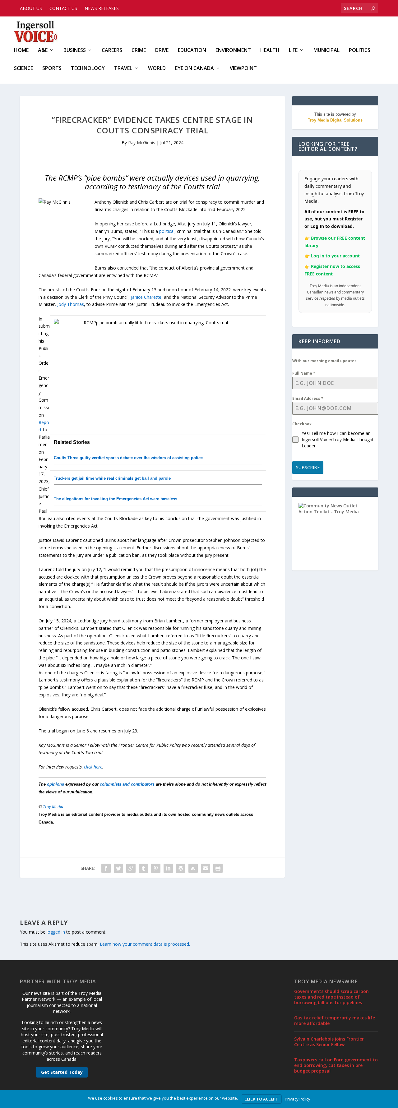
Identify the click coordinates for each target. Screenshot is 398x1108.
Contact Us (63, 8)
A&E (43, 50)
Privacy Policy (297, 1099)
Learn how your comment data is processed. (145, 944)
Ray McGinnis (141, 142)
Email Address (307, 398)
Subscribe (308, 467)
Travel (123, 69)
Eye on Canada (194, 69)
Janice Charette (146, 297)
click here (93, 767)
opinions (55, 784)
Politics (359, 50)
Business (74, 50)
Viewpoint (243, 69)
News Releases (102, 8)
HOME (21, 50)
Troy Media (53, 806)
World (157, 69)
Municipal (326, 50)
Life (293, 50)
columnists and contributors (127, 784)
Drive (162, 50)
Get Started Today (62, 1072)
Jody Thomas (70, 304)
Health (270, 50)
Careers (112, 50)
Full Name (303, 373)
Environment (233, 50)
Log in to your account (335, 256)
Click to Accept (261, 1099)
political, (167, 231)
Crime (139, 50)
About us (31, 8)
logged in (56, 932)
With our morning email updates (324, 360)
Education (192, 50)
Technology (88, 69)
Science (23, 69)
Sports (52, 69)
